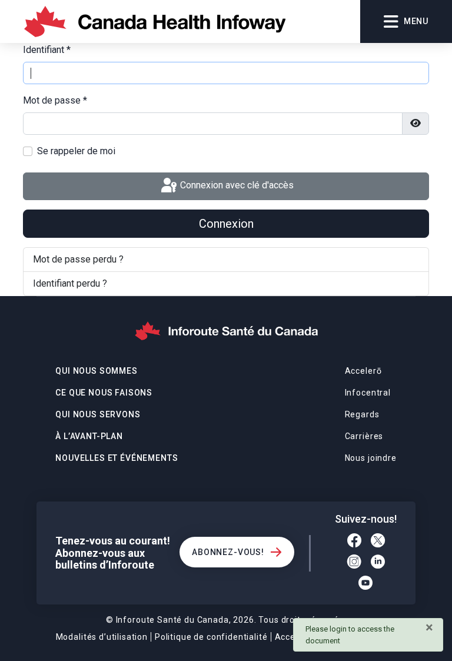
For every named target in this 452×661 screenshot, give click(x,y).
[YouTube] (366, 584)
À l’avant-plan (89, 436)
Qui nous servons (97, 414)
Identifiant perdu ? (70, 283)
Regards (362, 414)
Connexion (226, 224)
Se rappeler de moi (76, 151)
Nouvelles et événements (116, 458)
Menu (416, 21)
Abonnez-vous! (228, 552)
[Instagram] (354, 563)
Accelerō (363, 371)
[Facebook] (354, 542)
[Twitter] (378, 542)
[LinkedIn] (378, 563)
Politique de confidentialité (211, 637)
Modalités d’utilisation (102, 637)
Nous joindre (371, 458)
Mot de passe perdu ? (78, 259)
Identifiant (47, 49)
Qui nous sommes (96, 371)
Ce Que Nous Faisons (103, 392)
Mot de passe (55, 100)
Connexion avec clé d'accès (236, 185)
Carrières (364, 436)
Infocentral (368, 392)
